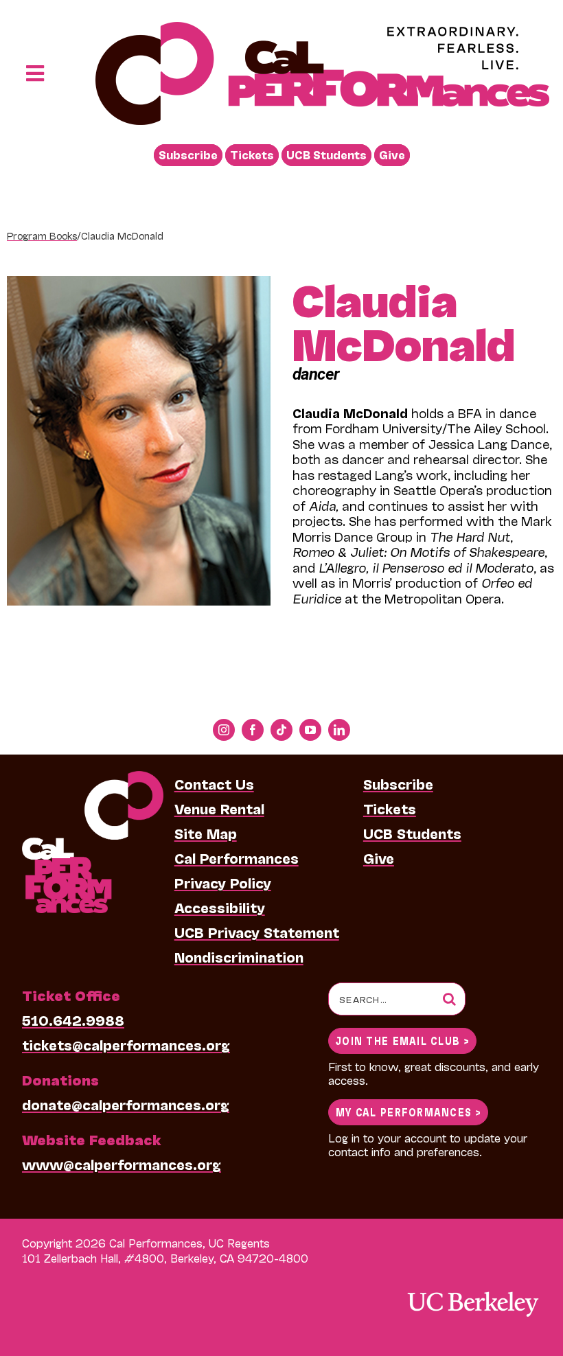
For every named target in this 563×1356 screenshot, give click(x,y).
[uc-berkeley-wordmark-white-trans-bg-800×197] (472, 1290)
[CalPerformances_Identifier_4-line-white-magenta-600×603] (92, 778)
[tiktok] (281, 730)
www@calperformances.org (121, 1164)
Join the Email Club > (402, 1039)
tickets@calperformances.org (126, 1044)
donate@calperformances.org (125, 1104)
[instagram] (224, 730)
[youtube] (310, 730)
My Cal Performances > (408, 1111)
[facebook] (253, 730)
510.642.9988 (73, 1019)
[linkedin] (339, 730)
